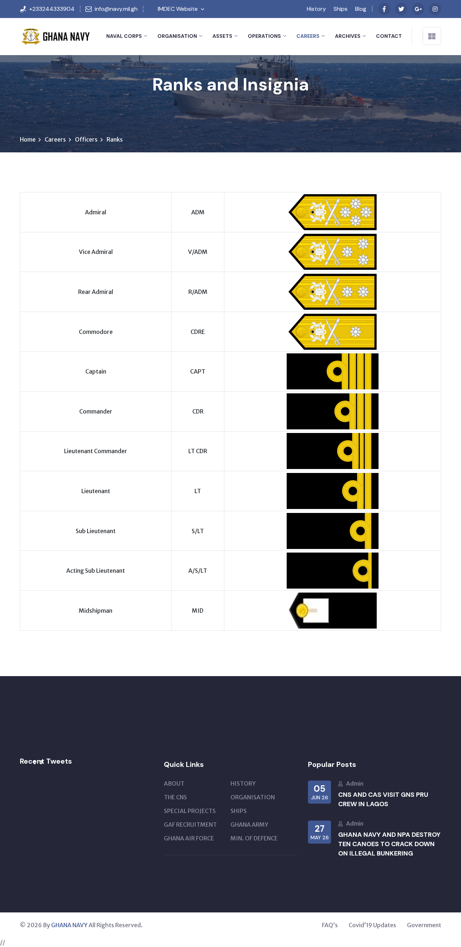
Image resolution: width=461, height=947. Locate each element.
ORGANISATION (177, 36)
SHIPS (238, 810)
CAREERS (307, 36)
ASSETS (222, 36)
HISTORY (243, 783)
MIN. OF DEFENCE (254, 838)
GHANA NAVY (69, 925)
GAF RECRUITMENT (190, 824)
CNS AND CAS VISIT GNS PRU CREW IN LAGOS (383, 799)
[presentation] (34, 762)
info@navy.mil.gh (116, 9)
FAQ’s (330, 925)
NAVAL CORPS (124, 36)
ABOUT (174, 783)
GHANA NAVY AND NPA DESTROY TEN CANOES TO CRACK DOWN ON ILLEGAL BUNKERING (389, 844)
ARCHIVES (348, 36)
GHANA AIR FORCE (189, 838)
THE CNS (175, 797)
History (316, 9)
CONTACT (389, 36)
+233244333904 (52, 9)
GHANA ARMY (249, 824)
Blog (360, 9)
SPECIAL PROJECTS (190, 810)
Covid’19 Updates (372, 925)
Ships (341, 9)
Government (424, 925)
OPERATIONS (264, 36)
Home (28, 139)
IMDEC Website (178, 9)
